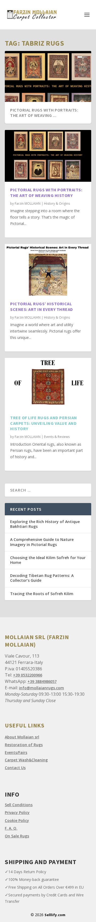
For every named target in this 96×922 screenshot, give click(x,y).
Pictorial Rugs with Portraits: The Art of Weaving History (46, 192)
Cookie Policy (17, 820)
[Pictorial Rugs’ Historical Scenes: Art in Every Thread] (48, 270)
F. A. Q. (11, 828)
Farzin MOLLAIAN (28, 203)
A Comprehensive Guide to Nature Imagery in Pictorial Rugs (42, 542)
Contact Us (15, 767)
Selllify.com (55, 914)
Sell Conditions (19, 804)
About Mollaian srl (22, 736)
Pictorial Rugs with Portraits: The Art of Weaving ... (44, 112)
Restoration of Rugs (24, 744)
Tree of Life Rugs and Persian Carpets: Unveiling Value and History (43, 423)
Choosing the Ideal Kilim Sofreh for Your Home (48, 560)
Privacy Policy (17, 812)
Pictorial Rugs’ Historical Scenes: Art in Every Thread (41, 306)
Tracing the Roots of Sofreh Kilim (41, 593)
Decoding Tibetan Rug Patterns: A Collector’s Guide (42, 578)
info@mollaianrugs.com (41, 687)
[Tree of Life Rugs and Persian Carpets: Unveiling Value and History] (48, 384)
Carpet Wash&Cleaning (26, 759)
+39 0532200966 (27, 675)
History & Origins (57, 203)
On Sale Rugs (17, 835)
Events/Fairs (16, 752)
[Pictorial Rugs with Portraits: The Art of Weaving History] (48, 156)
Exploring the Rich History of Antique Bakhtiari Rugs (45, 524)
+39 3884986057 (42, 681)
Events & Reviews (57, 436)
